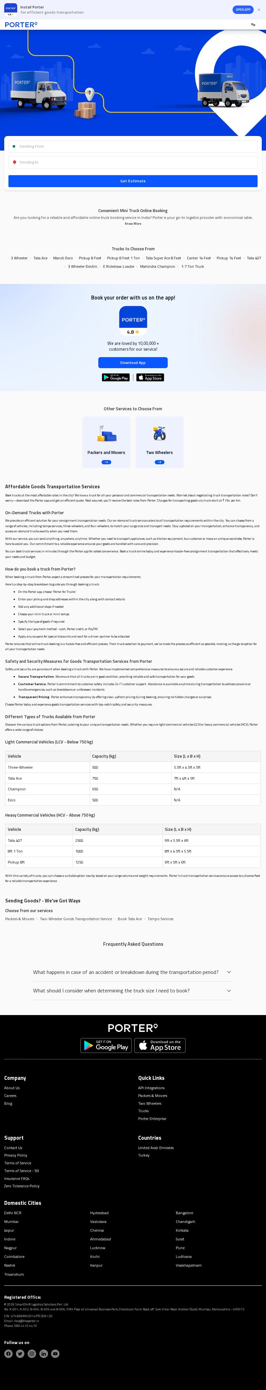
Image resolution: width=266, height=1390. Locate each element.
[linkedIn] (43, 1354)
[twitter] (20, 1354)
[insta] (32, 1354)
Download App (133, 362)
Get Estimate (133, 181)
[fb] (8, 1354)
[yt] (55, 1354)
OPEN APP (243, 9)
